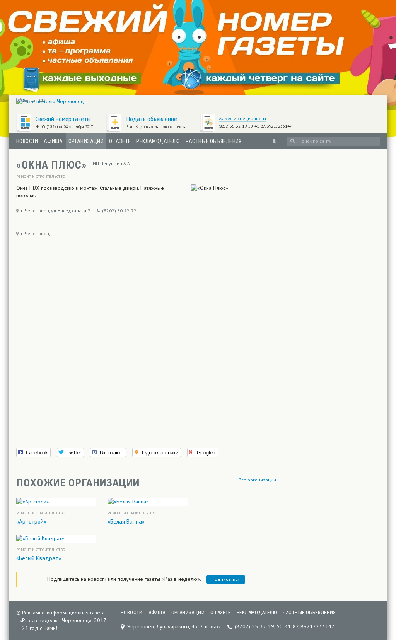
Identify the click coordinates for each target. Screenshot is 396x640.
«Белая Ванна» (126, 521)
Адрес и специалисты (242, 118)
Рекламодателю (158, 141)
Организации (86, 141)
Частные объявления (214, 141)
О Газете (120, 141)
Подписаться (226, 579)
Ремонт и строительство (40, 176)
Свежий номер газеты (62, 119)
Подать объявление (151, 119)
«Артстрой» (31, 521)
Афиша (53, 141)
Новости (27, 141)
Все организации (257, 480)
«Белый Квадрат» (38, 558)
